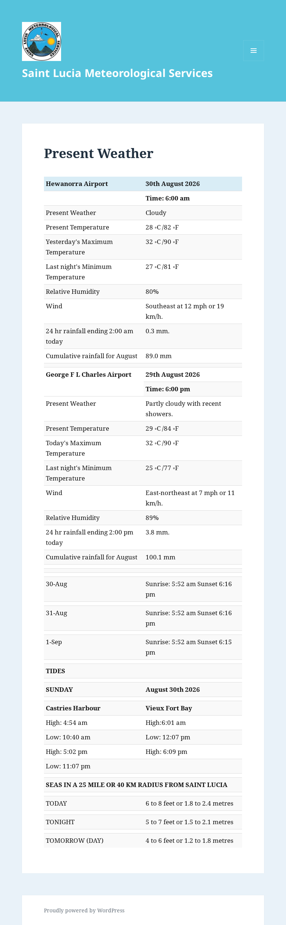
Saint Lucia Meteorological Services (117, 72)
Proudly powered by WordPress (84, 910)
